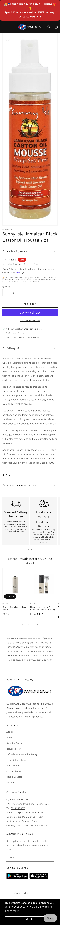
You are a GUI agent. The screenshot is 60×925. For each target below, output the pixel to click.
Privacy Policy (13, 765)
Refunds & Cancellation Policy (21, 754)
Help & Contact (14, 776)
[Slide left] (22, 549)
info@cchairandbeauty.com (29, 812)
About (9, 731)
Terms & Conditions (16, 759)
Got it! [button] (30, 919)
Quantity (6, 286)
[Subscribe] (50, 857)
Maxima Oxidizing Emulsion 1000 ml (14, 608)
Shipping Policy (14, 743)
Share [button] (9, 475)
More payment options (30, 320)
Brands (10, 737)
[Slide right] (37, 549)
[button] (4, 26)
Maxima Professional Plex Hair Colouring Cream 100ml (42, 608)
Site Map (10, 782)
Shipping (16, 264)
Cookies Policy (13, 771)
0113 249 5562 (18, 808)
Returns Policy (13, 748)
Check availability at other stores (23, 337)
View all (30, 563)
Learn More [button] (12, 911)
